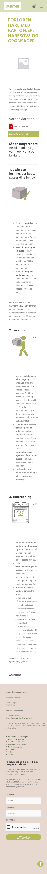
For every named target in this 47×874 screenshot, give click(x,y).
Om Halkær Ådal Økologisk (18, 737)
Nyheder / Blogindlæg (16, 739)
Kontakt (10, 754)
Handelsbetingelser (15, 747)
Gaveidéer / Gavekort (16, 742)
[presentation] (23, 827)
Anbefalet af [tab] (15, 675)
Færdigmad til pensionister (18, 744)
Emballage (12, 749)
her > (26, 661)
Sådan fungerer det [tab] (18, 134)
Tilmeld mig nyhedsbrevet (23, 837)
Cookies (10, 752)
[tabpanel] (23, 404)
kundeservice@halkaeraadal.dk (23, 718)
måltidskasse (31, 223)
